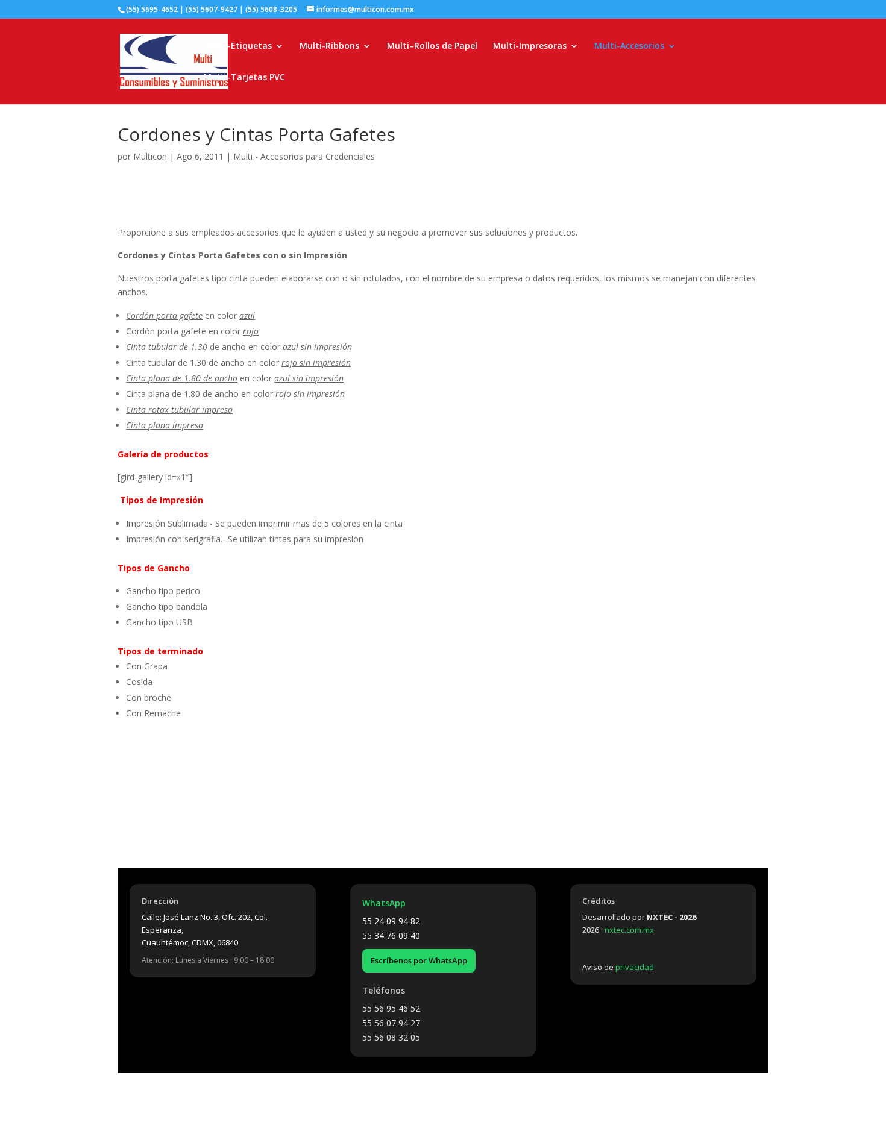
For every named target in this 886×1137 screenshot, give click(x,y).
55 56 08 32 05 (391, 1037)
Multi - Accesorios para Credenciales (304, 156)
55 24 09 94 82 (391, 921)
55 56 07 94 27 (391, 1023)
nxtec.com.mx (629, 929)
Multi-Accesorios (629, 46)
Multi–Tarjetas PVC (244, 78)
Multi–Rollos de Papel (432, 46)
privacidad (634, 967)
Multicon (150, 156)
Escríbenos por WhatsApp (419, 960)
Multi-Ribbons (329, 46)
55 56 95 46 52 (391, 1008)
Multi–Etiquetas (238, 46)
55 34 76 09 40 (391, 935)
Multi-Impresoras (530, 46)
